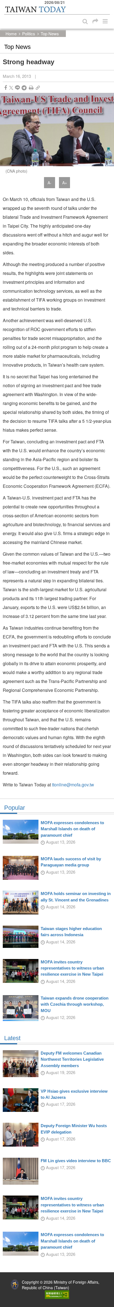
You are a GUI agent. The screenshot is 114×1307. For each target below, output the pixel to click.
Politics (28, 33)
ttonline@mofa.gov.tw (73, 784)
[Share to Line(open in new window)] (17, 88)
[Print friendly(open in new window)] (31, 88)
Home (11, 33)
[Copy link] (38, 88)
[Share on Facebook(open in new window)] (5, 88)
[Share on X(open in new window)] (11, 88)
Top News (50, 33)
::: (5, 3)
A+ (64, 182)
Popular (14, 807)
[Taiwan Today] (35, 9)
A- (49, 182)
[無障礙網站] (57, 1294)
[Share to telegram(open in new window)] (24, 88)
